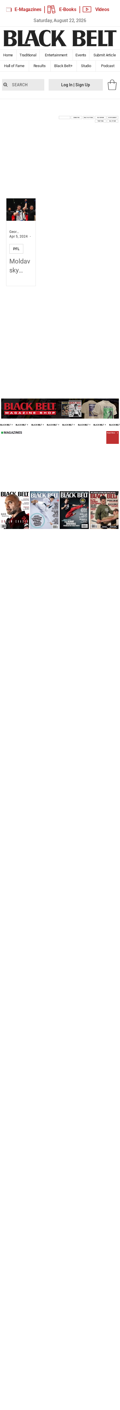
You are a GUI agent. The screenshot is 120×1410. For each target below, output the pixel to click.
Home (8, 55)
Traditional (28, 55)
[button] (112, 85)
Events (81, 55)
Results (39, 66)
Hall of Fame (14, 66)
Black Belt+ (63, 66)
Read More (111, 433)
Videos (102, 9)
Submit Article (104, 55)
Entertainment (56, 55)
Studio (86, 66)
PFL (16, 249)
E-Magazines (28, 9)
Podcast (108, 66)
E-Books (67, 9)
